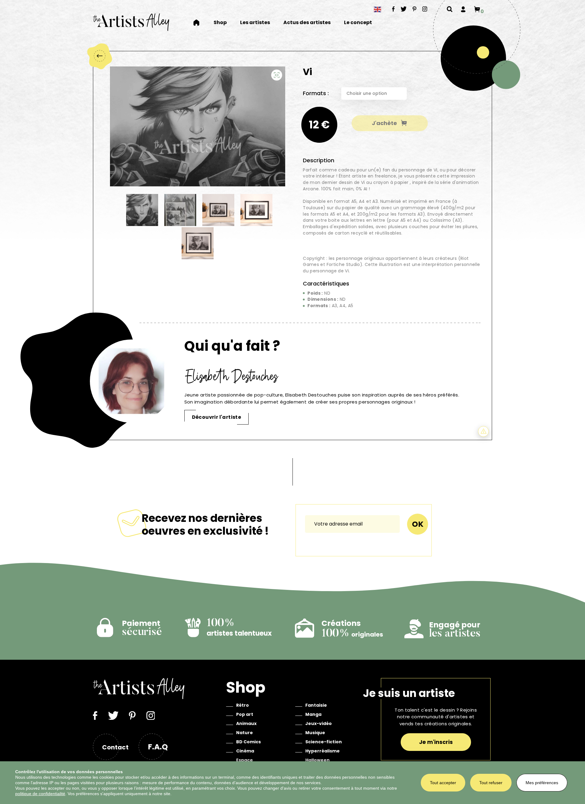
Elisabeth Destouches (232, 376)
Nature (244, 733)
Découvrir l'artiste (216, 417)
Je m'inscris (436, 742)
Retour (99, 56)
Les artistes (255, 23)
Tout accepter (443, 782)
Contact (115, 747)
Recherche (449, 9)
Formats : (316, 93)
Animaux (246, 723)
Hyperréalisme (322, 751)
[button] (276, 75)
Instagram (424, 9)
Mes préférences (542, 782)
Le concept (358, 23)
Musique (315, 733)
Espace (244, 760)
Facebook (393, 9)
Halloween (317, 760)
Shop (220, 23)
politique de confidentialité (40, 793)
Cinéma (245, 751)
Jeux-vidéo (318, 723)
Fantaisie (316, 705)
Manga (313, 714)
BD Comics (248, 742)
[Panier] (477, 9)
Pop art (244, 714)
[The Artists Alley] (131, 22)
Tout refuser (490, 782)
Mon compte (463, 9)
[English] (378, 9)
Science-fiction (323, 742)
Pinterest (415, 9)
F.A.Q (158, 746)
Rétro (242, 705)
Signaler (483, 431)
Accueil (200, 23)
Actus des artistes (307, 23)
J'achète (384, 123)
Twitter (404, 9)
